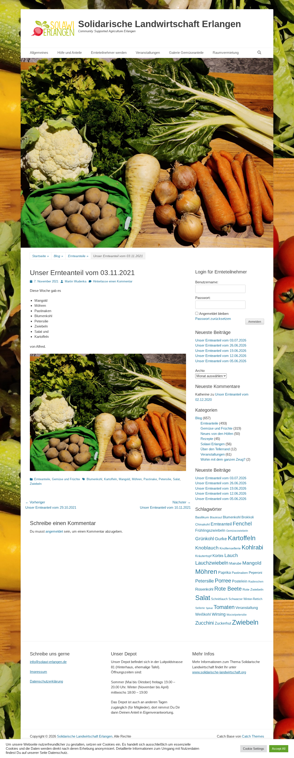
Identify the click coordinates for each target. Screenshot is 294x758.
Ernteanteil (221, 523)
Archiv (200, 371)
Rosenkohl (204, 589)
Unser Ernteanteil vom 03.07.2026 (220, 340)
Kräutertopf (203, 556)
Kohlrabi (252, 547)
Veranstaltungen (148, 53)
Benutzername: (206, 282)
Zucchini (204, 623)
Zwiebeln (36, 483)
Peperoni (255, 572)
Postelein (239, 581)
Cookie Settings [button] (253, 748)
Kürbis (217, 556)
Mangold (124, 479)
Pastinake (150, 479)
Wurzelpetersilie (236, 614)
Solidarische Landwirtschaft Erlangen (159, 24)
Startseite (40, 256)
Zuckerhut (223, 623)
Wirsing (219, 614)
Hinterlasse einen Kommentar (112, 281)
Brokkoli (247, 517)
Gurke (221, 538)
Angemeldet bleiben (214, 314)
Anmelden (254, 321)
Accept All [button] (279, 748)
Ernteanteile (78, 256)
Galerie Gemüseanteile (186, 53)
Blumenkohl (94, 479)
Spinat (209, 608)
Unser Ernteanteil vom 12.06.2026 (220, 356)
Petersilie (165, 479)
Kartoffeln (110, 479)
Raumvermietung (226, 53)
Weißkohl (203, 614)
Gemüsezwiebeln (237, 530)
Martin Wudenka (75, 281)
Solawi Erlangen (213, 444)
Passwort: (202, 298)
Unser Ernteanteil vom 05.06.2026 (220, 361)
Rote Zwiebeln (253, 589)
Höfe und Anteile (69, 53)
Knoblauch (207, 548)
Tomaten (224, 607)
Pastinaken (240, 572)
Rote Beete (228, 589)
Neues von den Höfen (217, 434)
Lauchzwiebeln (211, 563)
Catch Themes (253, 736)
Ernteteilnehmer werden (109, 53)
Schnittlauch (219, 599)
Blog (58, 256)
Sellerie (200, 608)
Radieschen (255, 581)
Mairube (235, 563)
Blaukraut (216, 517)
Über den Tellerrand (215, 449)
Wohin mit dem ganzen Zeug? (223, 459)
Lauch (231, 555)
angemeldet (54, 531)
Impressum (38, 672)
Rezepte (207, 439)
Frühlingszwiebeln (210, 530)
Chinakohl (202, 524)
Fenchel (242, 524)
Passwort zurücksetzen (213, 319)
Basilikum (202, 517)
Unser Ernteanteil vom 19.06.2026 (220, 351)
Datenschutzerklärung (46, 681)
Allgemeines (39, 53)
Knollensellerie (230, 548)
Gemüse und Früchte (66, 479)
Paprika (224, 572)
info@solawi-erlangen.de (48, 662)
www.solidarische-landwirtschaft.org (219, 672)
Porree (223, 580)
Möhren (137, 479)
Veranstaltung (246, 608)
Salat (176, 479)
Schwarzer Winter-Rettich (245, 599)
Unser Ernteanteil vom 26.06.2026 (220, 345)
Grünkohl (204, 538)
